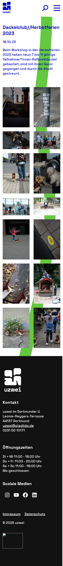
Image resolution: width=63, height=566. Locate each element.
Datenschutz (35, 514)
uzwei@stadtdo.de (18, 425)
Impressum (11, 514)
